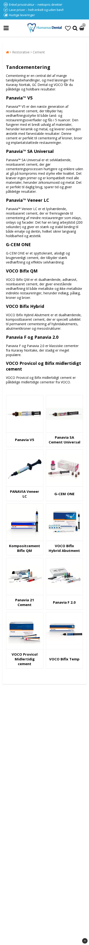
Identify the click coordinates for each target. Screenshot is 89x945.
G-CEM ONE (64, 493)
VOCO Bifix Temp (64, 659)
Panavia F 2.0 (64, 602)
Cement (39, 52)
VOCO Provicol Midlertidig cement (24, 659)
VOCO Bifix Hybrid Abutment (64, 548)
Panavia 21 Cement (24, 602)
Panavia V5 (24, 439)
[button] (68, 28)
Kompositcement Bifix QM (24, 548)
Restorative (21, 52)
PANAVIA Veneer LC (24, 493)
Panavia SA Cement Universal (64, 439)
